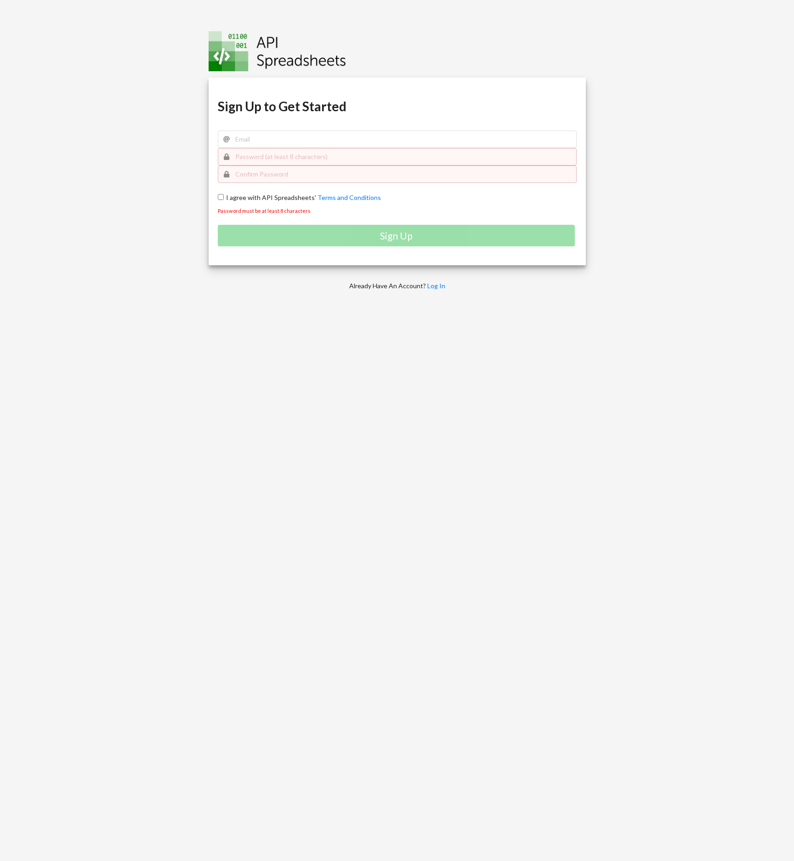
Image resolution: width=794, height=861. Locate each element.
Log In (436, 286)
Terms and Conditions (348, 197)
